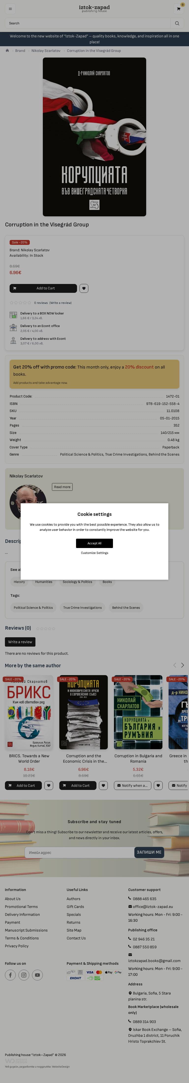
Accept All (94, 543)
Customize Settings (94, 553)
